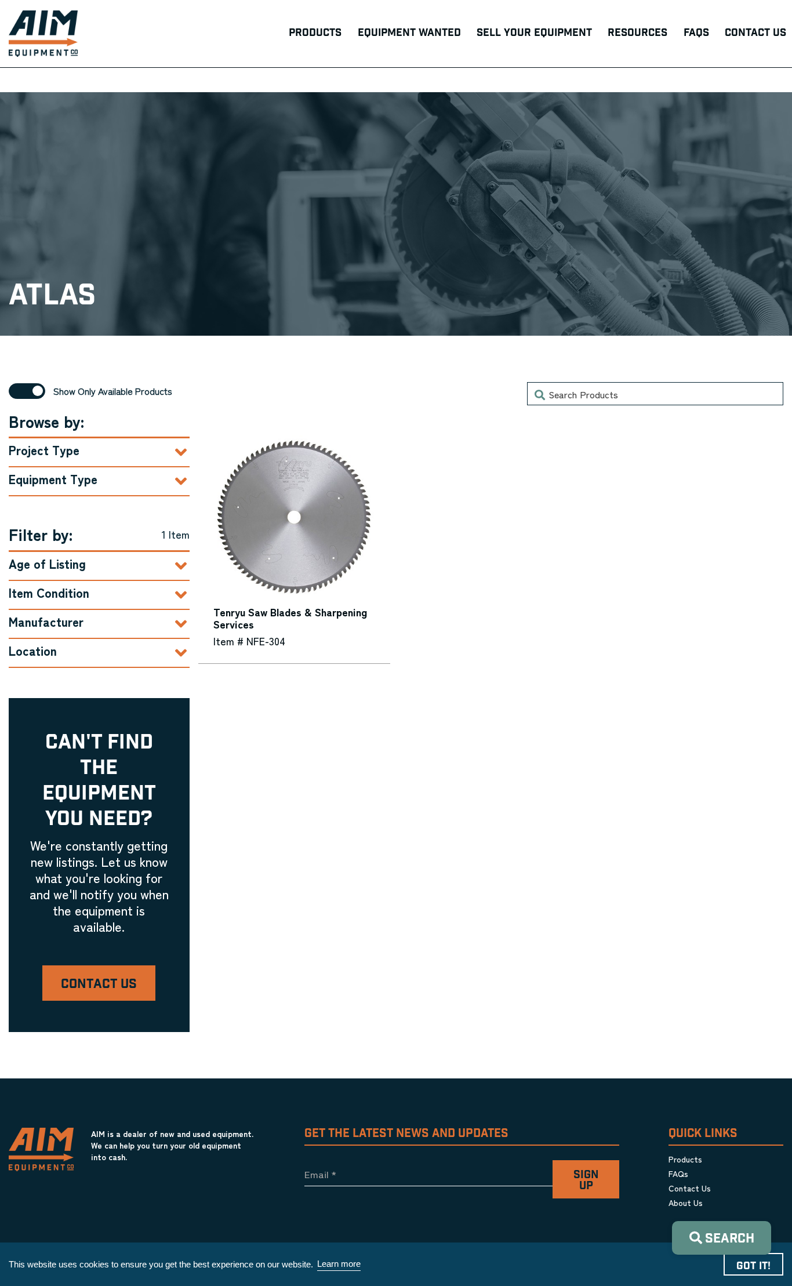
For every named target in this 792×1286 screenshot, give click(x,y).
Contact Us (99, 984)
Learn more (339, 1264)
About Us (686, 1202)
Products (685, 1159)
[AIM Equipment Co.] (43, 33)
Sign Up (585, 1180)
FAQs (678, 1173)
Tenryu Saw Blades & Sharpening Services (290, 617)
